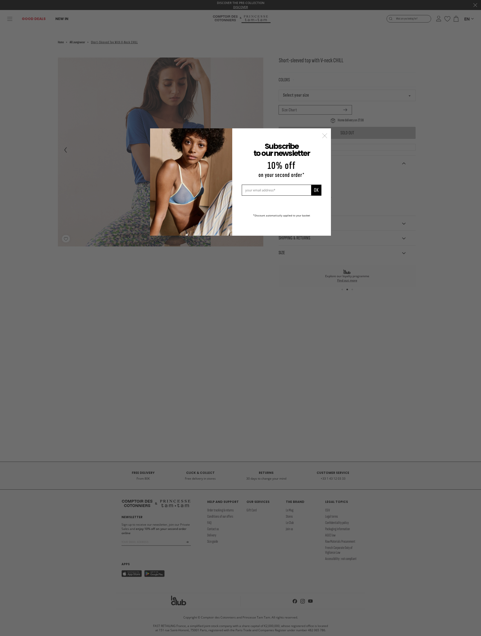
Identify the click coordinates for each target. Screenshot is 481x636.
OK (316, 190)
